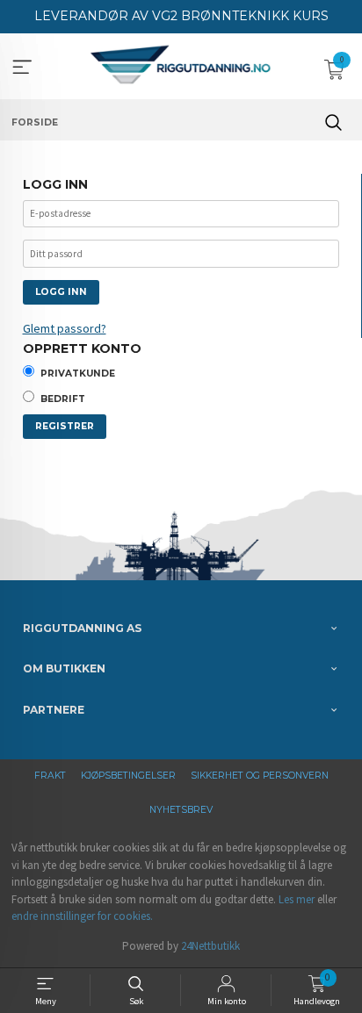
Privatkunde (77, 373)
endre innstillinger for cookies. (82, 916)
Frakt (50, 775)
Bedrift (62, 399)
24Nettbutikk (210, 945)
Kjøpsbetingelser (128, 775)
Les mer (297, 899)
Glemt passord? (64, 328)
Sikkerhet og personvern (260, 775)
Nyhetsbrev (181, 809)
